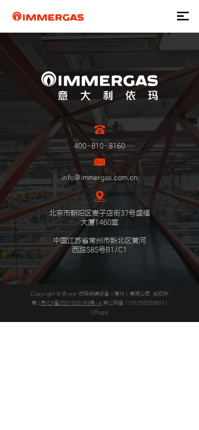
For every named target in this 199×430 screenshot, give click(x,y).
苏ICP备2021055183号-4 (71, 303)
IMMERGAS (47, 16)
